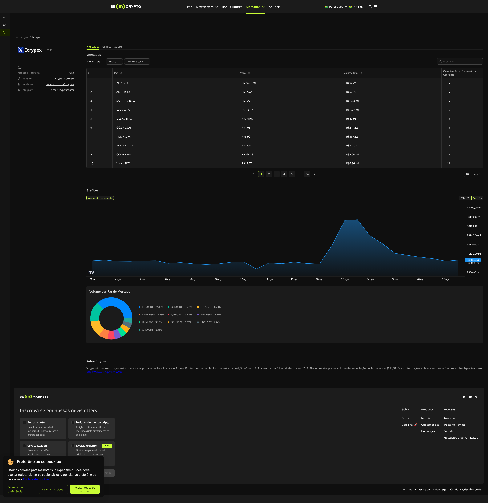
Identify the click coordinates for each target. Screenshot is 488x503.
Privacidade (422, 489)
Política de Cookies (36, 479)
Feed (188, 7)
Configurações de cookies (466, 489)
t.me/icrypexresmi (62, 90)
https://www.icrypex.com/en (104, 372)
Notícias (426, 418)
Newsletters (205, 7)
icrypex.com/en (64, 78)
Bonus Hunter (232, 7)
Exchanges (21, 37)
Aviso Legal (440, 489)
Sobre (118, 46)
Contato (448, 431)
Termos (407, 489)
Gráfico (106, 46)
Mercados (253, 7)
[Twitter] (464, 397)
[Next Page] (315, 174)
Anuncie (274, 7)
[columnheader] (175, 73)
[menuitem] (5, 17)
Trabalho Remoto (454, 424)
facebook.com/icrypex (60, 84)
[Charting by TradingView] (91, 272)
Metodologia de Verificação (461, 437)
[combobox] (462, 61)
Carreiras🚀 (409, 424)
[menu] (5, 24)
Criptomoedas (430, 424)
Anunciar (449, 418)
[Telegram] (476, 397)
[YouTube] (470, 397)
